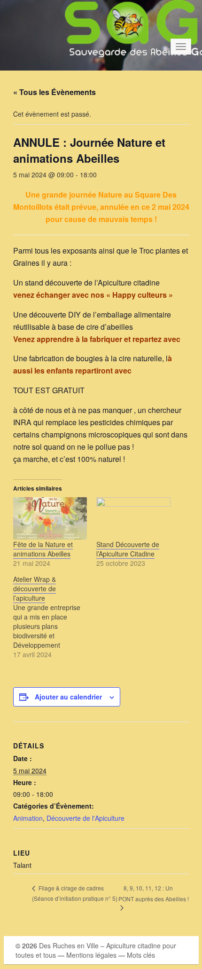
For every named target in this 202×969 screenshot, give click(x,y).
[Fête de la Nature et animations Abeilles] (50, 518)
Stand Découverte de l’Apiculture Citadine (127, 549)
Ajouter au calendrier (68, 696)
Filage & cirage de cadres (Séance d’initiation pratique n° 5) (74, 893)
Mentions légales (91, 955)
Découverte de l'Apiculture (85, 818)
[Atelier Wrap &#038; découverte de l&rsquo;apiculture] (55, 616)
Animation (28, 818)
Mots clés (141, 955)
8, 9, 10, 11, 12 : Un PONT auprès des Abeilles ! (153, 893)
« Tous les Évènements (54, 92)
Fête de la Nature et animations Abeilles (43, 549)
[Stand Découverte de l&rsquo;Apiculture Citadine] (133, 518)
